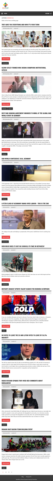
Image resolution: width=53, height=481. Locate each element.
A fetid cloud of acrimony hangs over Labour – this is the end (25, 203)
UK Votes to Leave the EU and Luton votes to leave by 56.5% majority (24, 336)
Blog (23, 476)
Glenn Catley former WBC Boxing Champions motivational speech (24, 69)
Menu (5, 13)
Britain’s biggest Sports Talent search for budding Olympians (25, 289)
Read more (6, 58)
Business (4, 108)
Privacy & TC (28, 476)
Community (5, 63)
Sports (4, 330)
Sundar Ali (16, 28)
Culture (4, 424)
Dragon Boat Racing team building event (17, 429)
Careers (10, 108)
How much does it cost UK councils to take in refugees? (23, 246)
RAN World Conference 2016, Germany (16, 159)
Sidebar (47, 13)
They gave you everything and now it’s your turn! (20, 24)
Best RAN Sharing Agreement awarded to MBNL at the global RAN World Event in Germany (26, 114)
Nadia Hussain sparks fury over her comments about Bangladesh (22, 382)
